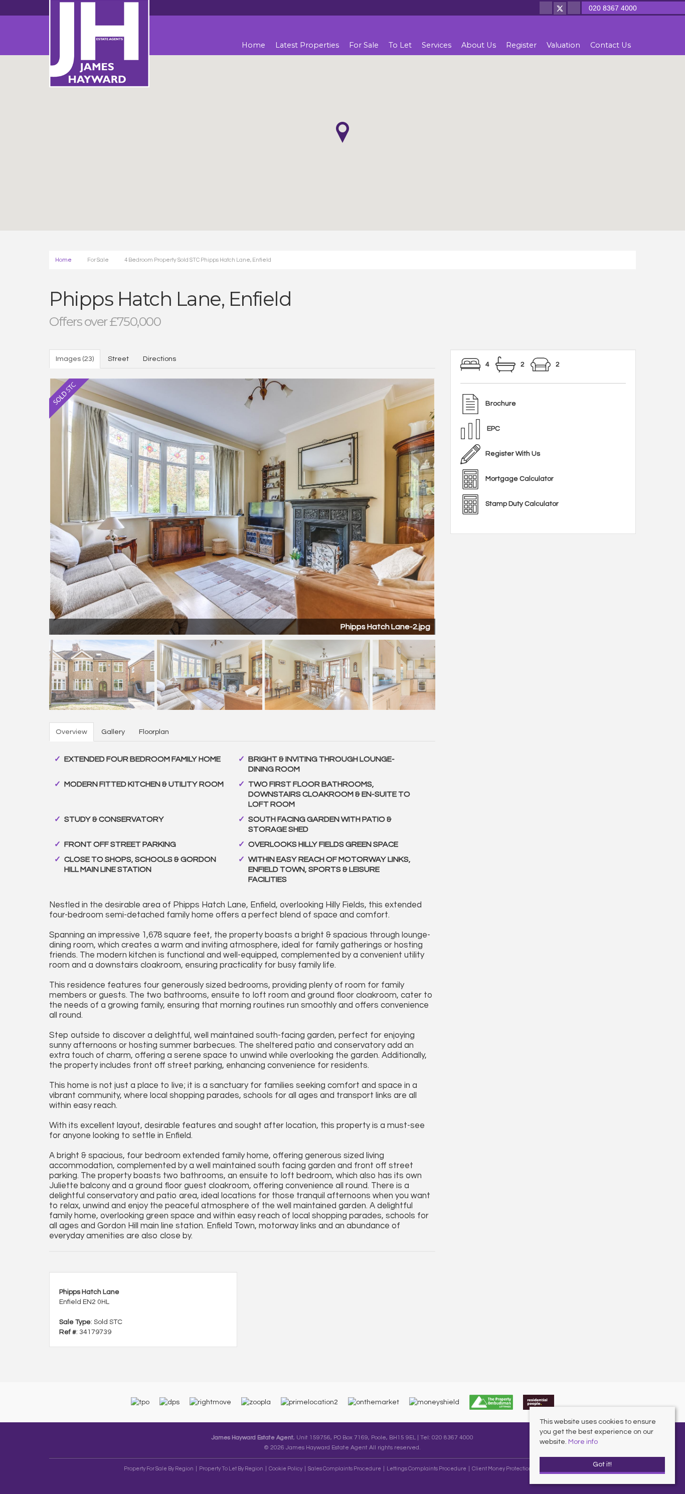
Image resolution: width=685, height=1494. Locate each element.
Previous (31, 504)
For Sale (364, 45)
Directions (159, 358)
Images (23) (75, 358)
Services (436, 45)
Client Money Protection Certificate (516, 1468)
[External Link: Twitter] (561, 9)
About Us (478, 45)
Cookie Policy (285, 1468)
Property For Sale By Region (159, 1468)
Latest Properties (307, 45)
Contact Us (610, 45)
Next (452, 504)
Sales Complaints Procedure (344, 1468)
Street (118, 358)
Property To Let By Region (231, 1468)
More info (583, 1441)
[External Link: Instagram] (575, 9)
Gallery (113, 731)
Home (253, 45)
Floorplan (154, 731)
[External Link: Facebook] (547, 9)
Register (521, 45)
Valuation (563, 45)
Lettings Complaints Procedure (426, 1468)
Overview (71, 731)
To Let (400, 45)
